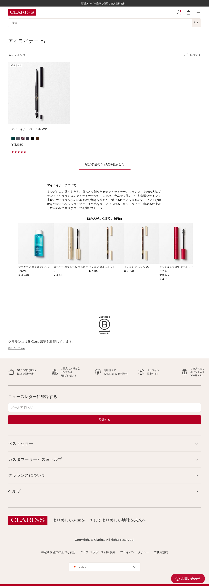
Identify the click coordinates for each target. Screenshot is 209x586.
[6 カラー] (39, 138)
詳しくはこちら (16, 348)
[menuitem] (178, 12)
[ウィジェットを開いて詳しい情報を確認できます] (188, 579)
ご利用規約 (161, 555)
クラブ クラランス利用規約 (97, 555)
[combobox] (104, 570)
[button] (104, 447)
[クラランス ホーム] (22, 12)
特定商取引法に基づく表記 (58, 555)
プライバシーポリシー (134, 555)
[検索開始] (196, 22)
